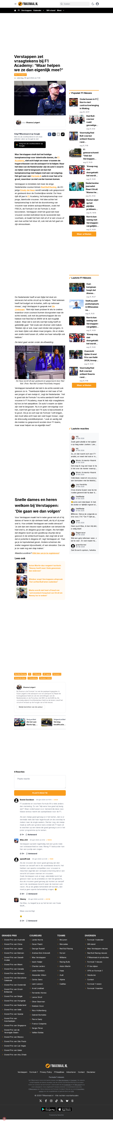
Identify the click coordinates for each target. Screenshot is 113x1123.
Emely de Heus (27, 190)
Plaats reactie (40, 793)
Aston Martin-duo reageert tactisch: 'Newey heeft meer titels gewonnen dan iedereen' (45, 568)
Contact (81, 1072)
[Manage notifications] (4, 1118)
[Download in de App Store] (64, 1109)
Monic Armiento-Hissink (86, 460)
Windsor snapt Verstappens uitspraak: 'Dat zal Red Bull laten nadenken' (46, 580)
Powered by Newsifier (56, 1115)
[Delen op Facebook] (49, 134)
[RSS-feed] (61, 1100)
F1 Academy (32, 678)
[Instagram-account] (51, 1100)
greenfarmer (81, 545)
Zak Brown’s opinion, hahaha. (83, 550)
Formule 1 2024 (45, 678)
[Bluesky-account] (67, 1100)
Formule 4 (36, 176)
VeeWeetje (80, 497)
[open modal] (97, 3)
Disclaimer (91, 1072)
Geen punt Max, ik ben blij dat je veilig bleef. (84, 527)
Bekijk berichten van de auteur (31, 707)
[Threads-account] (72, 1100)
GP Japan (46, 674)
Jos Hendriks (81, 484)
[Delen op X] (54, 134)
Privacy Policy (46, 1072)
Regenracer (81, 533)
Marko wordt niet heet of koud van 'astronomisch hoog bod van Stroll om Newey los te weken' (45, 593)
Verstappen (26, 10)
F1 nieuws (36, 674)
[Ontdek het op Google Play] (48, 1109)
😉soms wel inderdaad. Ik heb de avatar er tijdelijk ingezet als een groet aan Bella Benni (83, 503)
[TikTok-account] (56, 1100)
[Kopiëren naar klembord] (63, 134)
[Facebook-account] (46, 1100)
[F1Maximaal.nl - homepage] (28, 4)
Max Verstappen (20, 74)
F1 (19, 10)
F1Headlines (59, 1072)
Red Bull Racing (48, 187)
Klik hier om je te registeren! (45, 553)
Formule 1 (33, 1072)
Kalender (37, 10)
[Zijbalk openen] (15, 4)
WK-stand (50, 10)
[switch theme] (92, 3)
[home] (15, 10)
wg (77, 436)
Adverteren (71, 1072)
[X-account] (40, 1100)
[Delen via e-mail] (58, 134)
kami (78, 521)
